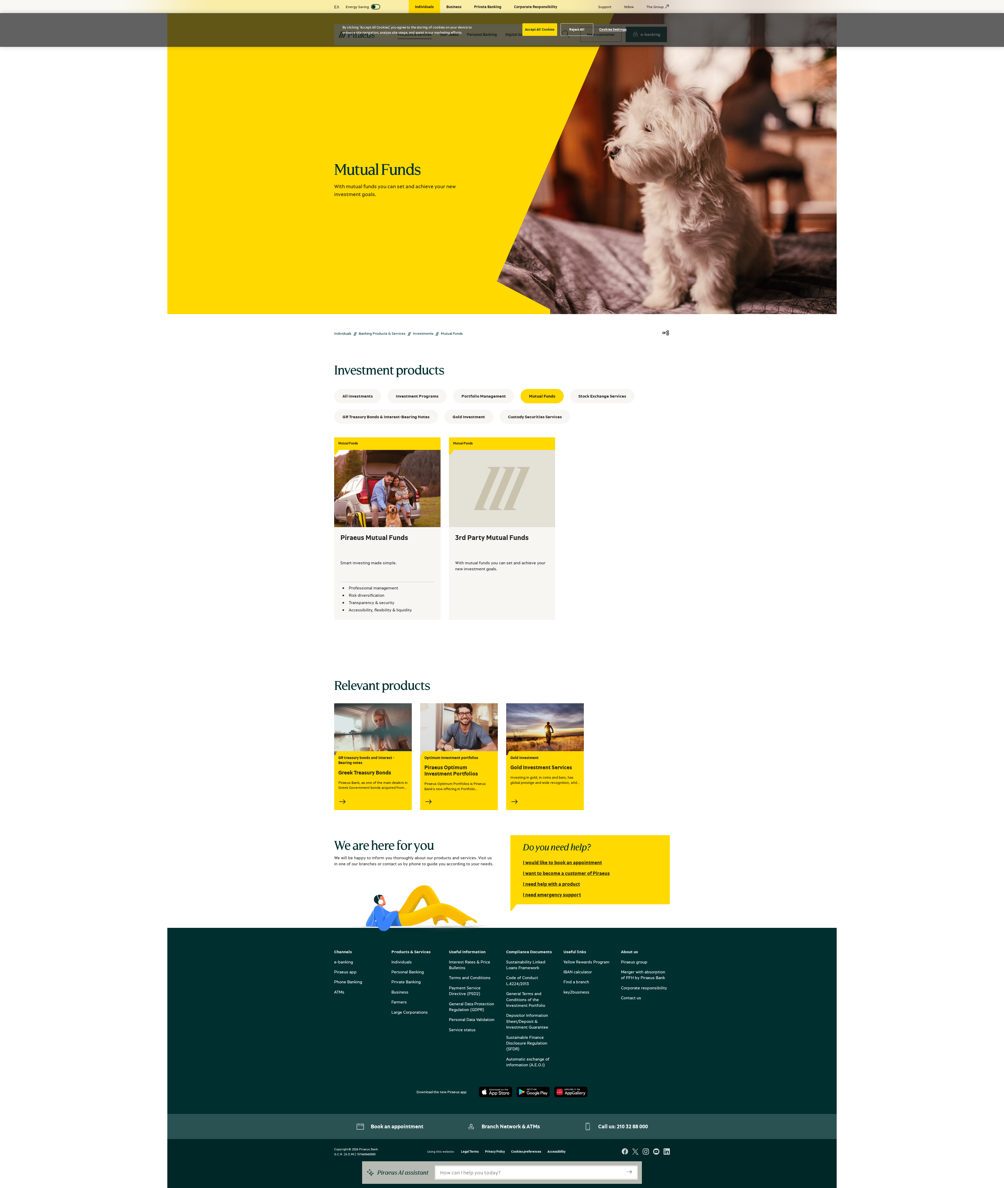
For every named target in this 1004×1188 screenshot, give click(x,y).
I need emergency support (552, 894)
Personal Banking (407, 972)
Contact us (631, 998)
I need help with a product (551, 884)
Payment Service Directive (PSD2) (465, 990)
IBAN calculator (577, 972)
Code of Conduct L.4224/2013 (522, 980)
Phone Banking (348, 982)
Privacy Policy (495, 1152)
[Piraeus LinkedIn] (667, 1152)
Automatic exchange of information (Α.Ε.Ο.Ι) (527, 1062)
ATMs (339, 992)
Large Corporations (409, 1012)
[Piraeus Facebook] (625, 1152)
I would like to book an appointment (562, 862)
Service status (462, 1030)
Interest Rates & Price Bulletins (469, 965)
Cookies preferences (526, 1152)
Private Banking (406, 982)
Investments (423, 333)
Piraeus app (345, 972)
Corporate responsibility (644, 988)
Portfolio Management (483, 396)
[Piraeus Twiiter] (635, 1152)
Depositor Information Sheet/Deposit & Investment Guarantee (527, 1021)
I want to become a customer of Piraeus (566, 873)
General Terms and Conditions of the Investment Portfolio (525, 999)
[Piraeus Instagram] (646, 1152)
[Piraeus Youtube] (656, 1152)
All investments (358, 396)
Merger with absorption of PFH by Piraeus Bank (643, 974)
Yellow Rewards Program (586, 962)
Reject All (576, 29)
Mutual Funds (542, 396)
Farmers (399, 1002)
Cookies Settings (612, 29)
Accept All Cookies (539, 29)
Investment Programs (417, 396)
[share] (665, 333)
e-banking (343, 962)
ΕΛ (336, 7)
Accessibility (556, 1152)
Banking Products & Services (382, 333)
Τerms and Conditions (469, 977)
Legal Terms (470, 1152)
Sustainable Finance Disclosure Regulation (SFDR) (526, 1043)
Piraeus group (634, 962)
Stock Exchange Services (602, 396)
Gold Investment (469, 417)
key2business (576, 992)
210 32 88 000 (632, 1126)
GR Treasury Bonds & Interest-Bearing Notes (386, 417)
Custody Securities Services (535, 417)
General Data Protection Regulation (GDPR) (471, 1006)
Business (399, 992)
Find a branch (576, 982)
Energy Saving (357, 6)
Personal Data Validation (471, 1019)
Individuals (342, 333)
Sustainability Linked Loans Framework (525, 965)
